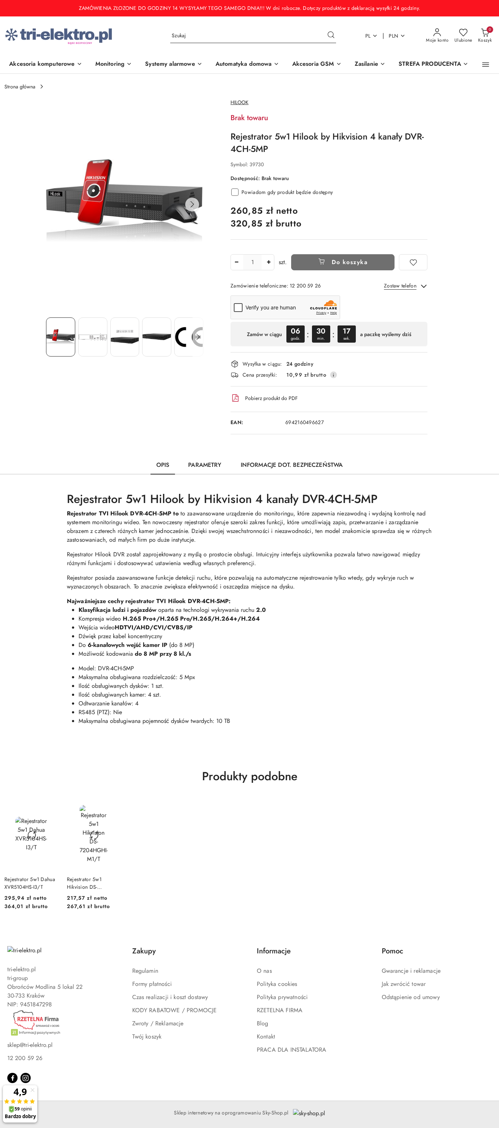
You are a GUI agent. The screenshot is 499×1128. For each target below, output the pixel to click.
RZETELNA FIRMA (279, 1010)
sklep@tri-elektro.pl (30, 1045)
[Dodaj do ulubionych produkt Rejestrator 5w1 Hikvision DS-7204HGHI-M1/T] (112, 806)
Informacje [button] (274, 951)
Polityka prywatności (282, 997)
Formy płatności (152, 984)
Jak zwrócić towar (404, 984)
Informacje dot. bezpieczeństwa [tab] (292, 465)
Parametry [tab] (204, 465)
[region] (329, 334)
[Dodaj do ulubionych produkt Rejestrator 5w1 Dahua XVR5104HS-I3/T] (49, 806)
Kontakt (266, 1036)
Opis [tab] (162, 465)
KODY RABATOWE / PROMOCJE (174, 1010)
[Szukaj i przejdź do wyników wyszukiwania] (331, 35)
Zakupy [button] (144, 951)
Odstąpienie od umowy (411, 997)
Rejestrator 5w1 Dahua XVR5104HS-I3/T (29, 883)
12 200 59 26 (24, 1058)
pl (368, 35)
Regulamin (145, 971)
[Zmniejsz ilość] (236, 262)
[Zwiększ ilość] (268, 262)
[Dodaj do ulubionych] (413, 262)
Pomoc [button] (392, 951)
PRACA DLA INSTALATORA (291, 1049)
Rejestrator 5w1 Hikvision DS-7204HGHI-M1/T (86, 883)
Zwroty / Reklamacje (158, 1023)
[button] (486, 64)
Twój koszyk (147, 1036)
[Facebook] (12, 1078)
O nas (264, 971)
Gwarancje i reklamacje (411, 971)
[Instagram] (25, 1078)
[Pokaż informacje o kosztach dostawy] (334, 375)
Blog (262, 1023)
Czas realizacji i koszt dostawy (170, 997)
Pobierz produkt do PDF (271, 398)
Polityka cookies (277, 984)
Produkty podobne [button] (249, 776)
